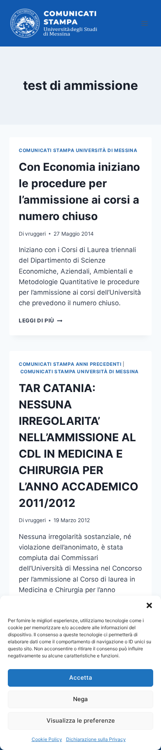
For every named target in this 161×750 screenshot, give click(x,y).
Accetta (80, 677)
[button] (149, 605)
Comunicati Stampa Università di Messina (78, 150)
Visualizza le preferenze (81, 720)
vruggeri (35, 234)
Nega (80, 699)
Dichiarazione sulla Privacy (96, 739)
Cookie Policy (47, 739)
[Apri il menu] (144, 23)
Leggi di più (41, 320)
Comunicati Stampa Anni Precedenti (70, 364)
